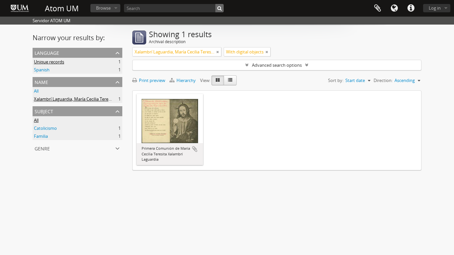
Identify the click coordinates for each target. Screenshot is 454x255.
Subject (44, 110)
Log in (435, 8)
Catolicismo (45, 128)
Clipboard (377, 8)
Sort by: (335, 80)
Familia (41, 136)
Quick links (410, 8)
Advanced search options (277, 65)
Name (41, 81)
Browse (103, 8)
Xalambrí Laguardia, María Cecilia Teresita (74, 99)
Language (394, 8)
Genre (42, 147)
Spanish (42, 70)
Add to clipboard (194, 149)
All (36, 91)
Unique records (49, 62)
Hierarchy (186, 80)
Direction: (383, 80)
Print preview (151, 80)
